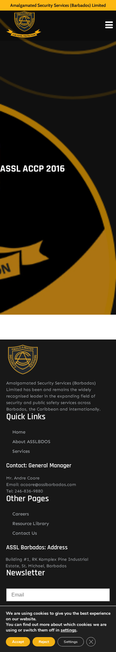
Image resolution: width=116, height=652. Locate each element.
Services (21, 451)
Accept (18, 641)
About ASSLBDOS (31, 441)
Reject (44, 641)
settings (68, 630)
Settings (71, 641)
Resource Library (30, 523)
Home (18, 432)
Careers (20, 514)
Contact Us (24, 533)
